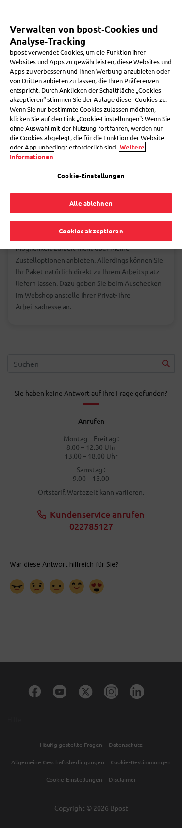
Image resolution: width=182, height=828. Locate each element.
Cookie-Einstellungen (91, 175)
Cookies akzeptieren (91, 231)
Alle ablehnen (91, 203)
